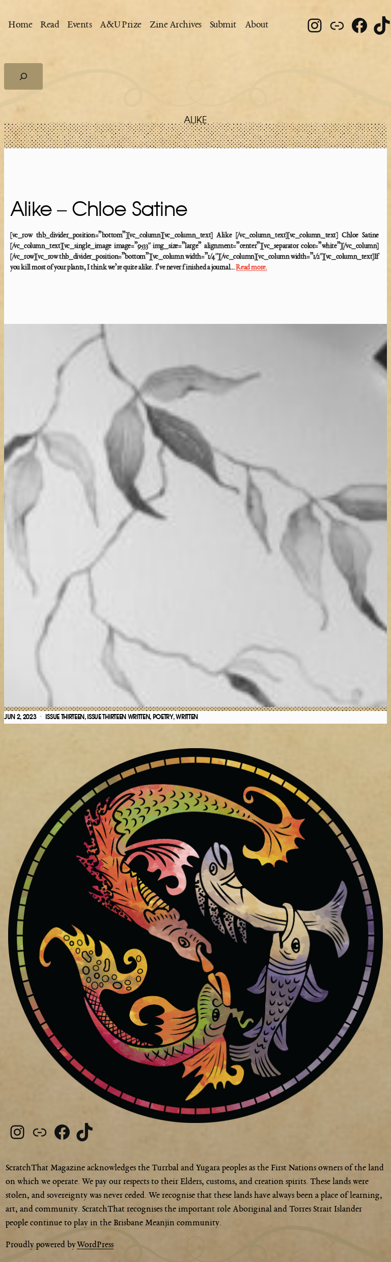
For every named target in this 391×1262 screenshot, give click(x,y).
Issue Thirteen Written (118, 717)
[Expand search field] (23, 76)
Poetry (163, 717)
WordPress (95, 1245)
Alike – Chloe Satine (98, 210)
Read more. (251, 267)
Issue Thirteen (65, 717)
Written (187, 717)
